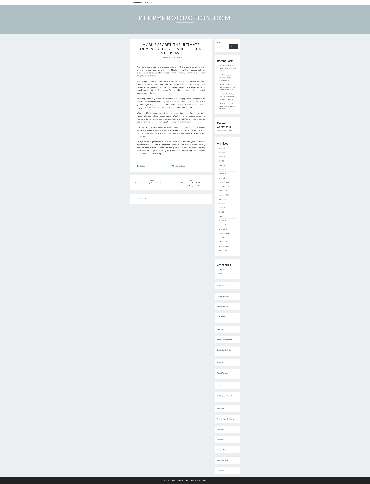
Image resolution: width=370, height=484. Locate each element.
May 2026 (222, 161)
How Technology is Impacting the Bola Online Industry (225, 77)
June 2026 (222, 157)
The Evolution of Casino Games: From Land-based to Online (227, 106)
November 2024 (224, 237)
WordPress (190, 480)
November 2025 (224, 186)
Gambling (222, 269)
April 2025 (222, 216)
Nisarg (203, 480)
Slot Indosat (221, 317)
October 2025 (223, 191)
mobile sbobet (180, 166)
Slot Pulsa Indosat (224, 350)
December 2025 (224, 182)
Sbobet (142, 166)
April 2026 (222, 165)
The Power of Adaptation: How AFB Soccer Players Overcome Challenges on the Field (191, 183)
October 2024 (223, 242)
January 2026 (223, 178)
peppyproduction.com (142, 2)
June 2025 (222, 208)
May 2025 (222, 212)
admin (179, 57)
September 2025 (224, 195)
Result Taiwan (222, 373)
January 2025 (223, 229)
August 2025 (223, 199)
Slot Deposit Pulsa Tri (225, 396)
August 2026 (223, 148)
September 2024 (224, 246)
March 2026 (222, 169)
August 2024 (223, 250)
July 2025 (222, 203)
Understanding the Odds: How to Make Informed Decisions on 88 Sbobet (227, 96)
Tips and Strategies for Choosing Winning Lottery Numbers (227, 68)
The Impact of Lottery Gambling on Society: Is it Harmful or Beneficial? (227, 87)
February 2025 (223, 225)
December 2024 (224, 233)
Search (219, 42)
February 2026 (223, 174)
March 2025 (222, 220)
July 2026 (222, 152)
